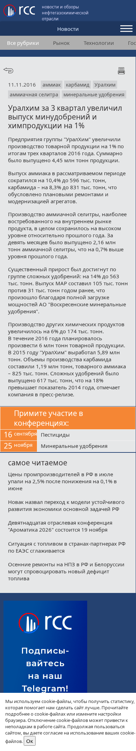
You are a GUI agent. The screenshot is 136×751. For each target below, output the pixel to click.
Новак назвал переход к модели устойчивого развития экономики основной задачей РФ (66, 505)
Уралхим (105, 84)
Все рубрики (23, 42)
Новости (68, 28)
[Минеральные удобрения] (86, 446)
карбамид (77, 84)
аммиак (52, 84)
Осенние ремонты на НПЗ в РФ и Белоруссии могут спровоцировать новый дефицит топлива (66, 571)
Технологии (99, 42)
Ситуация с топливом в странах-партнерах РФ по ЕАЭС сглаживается (67, 547)
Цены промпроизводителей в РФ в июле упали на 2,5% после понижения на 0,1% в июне (62, 481)
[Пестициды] (86, 435)
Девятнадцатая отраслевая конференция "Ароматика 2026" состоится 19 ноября (60, 526)
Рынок (61, 42)
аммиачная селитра (34, 94)
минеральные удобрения (93, 94)
